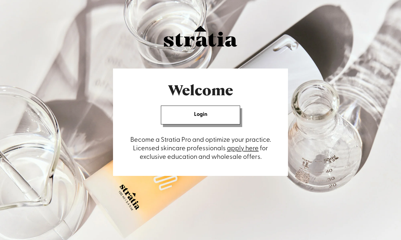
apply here (243, 149)
